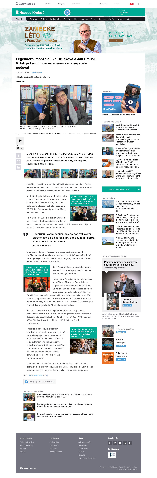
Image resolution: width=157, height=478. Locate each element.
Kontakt (120, 19)
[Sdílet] (22, 148)
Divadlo (19, 19)
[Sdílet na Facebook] (18, 155)
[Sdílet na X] (18, 161)
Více (130, 19)
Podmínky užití (124, 467)
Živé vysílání (108, 105)
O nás (93, 19)
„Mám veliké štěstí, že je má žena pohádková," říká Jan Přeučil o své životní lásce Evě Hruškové (83, 200)
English (134, 467)
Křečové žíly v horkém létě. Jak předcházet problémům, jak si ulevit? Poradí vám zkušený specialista (128, 139)
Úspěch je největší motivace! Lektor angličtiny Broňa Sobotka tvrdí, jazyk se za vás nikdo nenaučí (128, 174)
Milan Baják (37, 129)
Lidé (76, 19)
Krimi (117, 97)
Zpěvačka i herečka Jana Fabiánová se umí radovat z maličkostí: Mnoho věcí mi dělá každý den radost (128, 230)
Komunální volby (26, 445)
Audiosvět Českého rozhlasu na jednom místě (118, 115)
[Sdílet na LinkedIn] (18, 167)
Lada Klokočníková (36, 375)
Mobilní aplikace (55, 452)
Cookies (102, 467)
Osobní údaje (112, 467)
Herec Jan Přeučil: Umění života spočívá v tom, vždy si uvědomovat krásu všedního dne (83, 332)
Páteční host (37, 72)
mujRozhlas (76, 4)
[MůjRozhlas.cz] (20, 82)
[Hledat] (138, 4)
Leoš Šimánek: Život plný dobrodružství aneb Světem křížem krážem (127, 127)
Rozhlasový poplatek (86, 458)
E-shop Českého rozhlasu (115, 256)
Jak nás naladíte (106, 19)
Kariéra (81, 452)
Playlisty (68, 19)
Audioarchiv (123, 12)
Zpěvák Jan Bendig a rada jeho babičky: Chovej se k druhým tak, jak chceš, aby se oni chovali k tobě (128, 218)
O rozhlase (103, 4)
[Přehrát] (20, 141)
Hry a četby (108, 97)
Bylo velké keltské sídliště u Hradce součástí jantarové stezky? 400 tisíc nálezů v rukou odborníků (128, 163)
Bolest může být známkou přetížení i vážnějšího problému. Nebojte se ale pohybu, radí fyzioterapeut (128, 152)
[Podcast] (18, 148)
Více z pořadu (109, 198)
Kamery (121, 14)
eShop (22, 452)
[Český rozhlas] (25, 4)
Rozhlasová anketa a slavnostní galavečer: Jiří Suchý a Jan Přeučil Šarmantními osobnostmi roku (64, 405)
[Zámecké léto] (78, 37)
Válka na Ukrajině (27, 442)
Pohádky (107, 101)
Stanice (89, 4)
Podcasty (53, 449)
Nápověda (82, 445)
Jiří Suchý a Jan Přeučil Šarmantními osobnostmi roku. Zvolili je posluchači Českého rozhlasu (36, 271)
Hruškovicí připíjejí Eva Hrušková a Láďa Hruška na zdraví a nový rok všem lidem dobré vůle (64, 395)
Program (61, 4)
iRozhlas (48, 4)
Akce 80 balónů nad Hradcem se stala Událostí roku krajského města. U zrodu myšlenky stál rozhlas (128, 242)
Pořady (44, 19)
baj (47, 375)
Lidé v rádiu (83, 449)
